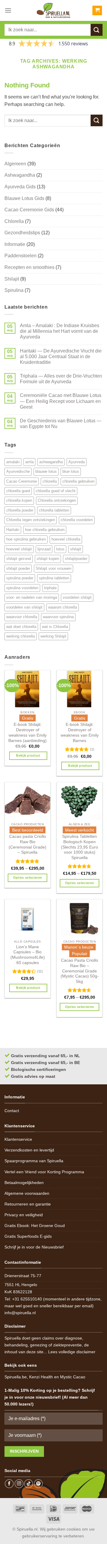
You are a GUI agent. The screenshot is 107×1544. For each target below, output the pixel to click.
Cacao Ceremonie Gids (29, 209)
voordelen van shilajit (24, 607)
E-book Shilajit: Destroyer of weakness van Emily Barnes (80, 732)
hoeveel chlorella (65, 539)
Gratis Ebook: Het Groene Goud (34, 1225)
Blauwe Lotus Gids (24, 198)
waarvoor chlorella (21, 617)
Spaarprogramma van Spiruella (33, 1160)
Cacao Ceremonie (21, 481)
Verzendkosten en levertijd (29, 1150)
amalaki (13, 462)
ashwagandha (51, 462)
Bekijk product (28, 755)
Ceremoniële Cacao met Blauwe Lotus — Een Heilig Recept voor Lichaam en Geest (60, 401)
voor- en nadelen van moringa (31, 597)
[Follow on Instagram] (19, 1483)
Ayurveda (76, 462)
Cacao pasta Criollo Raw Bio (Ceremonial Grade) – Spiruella (27, 844)
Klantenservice (18, 1139)
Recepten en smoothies (29, 267)
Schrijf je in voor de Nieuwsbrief (34, 1247)
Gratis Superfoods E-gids (28, 1236)
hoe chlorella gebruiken (44, 529)
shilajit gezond (18, 558)
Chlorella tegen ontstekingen (30, 520)
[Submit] (97, 30)
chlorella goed (18, 491)
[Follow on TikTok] (28, 1483)
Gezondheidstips (22, 232)
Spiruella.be (15, 1376)
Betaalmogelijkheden (24, 1182)
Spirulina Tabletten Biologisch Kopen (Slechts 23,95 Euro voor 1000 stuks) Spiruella (79, 847)
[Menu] (8, 10)
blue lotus (70, 471)
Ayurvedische (18, 471)
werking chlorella (20, 636)
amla (29, 462)
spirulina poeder (19, 578)
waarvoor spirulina (58, 617)
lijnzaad (44, 549)
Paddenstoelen (20, 255)
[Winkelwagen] (97, 11)
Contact (11, 1110)
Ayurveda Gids (20, 186)
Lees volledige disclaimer (71, 1351)
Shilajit (11, 278)
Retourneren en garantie (27, 1204)
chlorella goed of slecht (55, 491)
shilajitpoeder (76, 558)
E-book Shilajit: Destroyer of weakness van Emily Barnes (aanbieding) (27, 732)
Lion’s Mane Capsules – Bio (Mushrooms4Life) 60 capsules (27, 955)
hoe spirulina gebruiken (26, 539)
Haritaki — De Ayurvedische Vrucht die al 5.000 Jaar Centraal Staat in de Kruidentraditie (61, 356)
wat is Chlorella (55, 626)
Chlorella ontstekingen (57, 500)
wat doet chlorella (21, 626)
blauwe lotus (46, 471)
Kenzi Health (41, 1376)
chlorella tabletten (54, 510)
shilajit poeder (18, 568)
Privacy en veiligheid (23, 1214)
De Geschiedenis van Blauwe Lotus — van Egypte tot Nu (60, 423)
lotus (60, 549)
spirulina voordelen (22, 588)
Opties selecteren (27, 877)
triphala (50, 588)
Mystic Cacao (72, 1376)
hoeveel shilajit (19, 549)
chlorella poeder (19, 510)
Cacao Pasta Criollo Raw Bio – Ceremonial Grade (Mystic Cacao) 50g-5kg (80, 971)
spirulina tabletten (54, 578)
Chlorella (14, 221)
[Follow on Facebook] (9, 1483)
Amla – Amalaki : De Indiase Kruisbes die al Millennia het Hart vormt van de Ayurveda (59, 331)
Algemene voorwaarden (26, 1193)
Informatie (14, 244)
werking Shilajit (53, 636)
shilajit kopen (48, 558)
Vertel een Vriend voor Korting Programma (44, 1171)
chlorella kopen (19, 500)
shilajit (75, 549)
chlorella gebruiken (78, 481)
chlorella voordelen (77, 520)
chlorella (50, 481)
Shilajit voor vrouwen (53, 568)
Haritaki (12, 529)
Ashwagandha (19, 175)
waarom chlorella (62, 607)
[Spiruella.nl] (53, 10)
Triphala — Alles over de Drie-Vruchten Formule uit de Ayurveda (61, 378)
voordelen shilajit (77, 597)
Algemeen (15, 163)
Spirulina (13, 290)
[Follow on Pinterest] (38, 1483)
